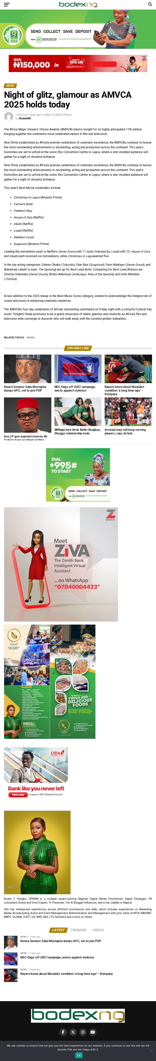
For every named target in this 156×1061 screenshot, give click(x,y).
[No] (151, 1051)
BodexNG (25, 118)
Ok (79, 1055)
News (31, 337)
